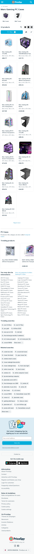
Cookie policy (5, 506)
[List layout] (28, 27)
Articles (3, 525)
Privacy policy (5, 504)
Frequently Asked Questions (10, 485)
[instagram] (15, 546)
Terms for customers (7, 501)
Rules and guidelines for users (10, 495)
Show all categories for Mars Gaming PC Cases (23, 273)
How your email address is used (10, 447)
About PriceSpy (6, 471)
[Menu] (2, 2)
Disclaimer (4, 498)
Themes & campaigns (8, 516)
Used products (6, 530)
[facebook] (18, 546)
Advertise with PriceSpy (9, 477)
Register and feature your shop (11, 480)
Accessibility (5, 488)
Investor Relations (7, 522)
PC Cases (5, 6)
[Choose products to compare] (26, 32)
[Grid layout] (25, 27)
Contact (3, 474)
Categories (4, 528)
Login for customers (7, 483)
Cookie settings (6, 509)
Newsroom (4, 519)
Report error (17, 223)
